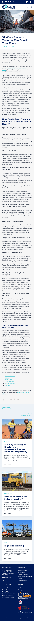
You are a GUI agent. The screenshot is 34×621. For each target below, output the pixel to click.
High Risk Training (14, 546)
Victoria (7, 378)
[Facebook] (27, 2)
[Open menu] (27, 6)
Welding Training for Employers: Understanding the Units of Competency (15, 448)
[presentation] (17, 429)
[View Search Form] (31, 7)
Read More (8, 464)
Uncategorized (8, 493)
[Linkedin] (30, 2)
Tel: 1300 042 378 (6, 577)
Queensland (8, 379)
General (6, 441)
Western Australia (10, 383)
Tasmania (7, 385)
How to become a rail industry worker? (15, 497)
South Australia (9, 381)
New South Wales (10, 376)
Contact (4, 580)
